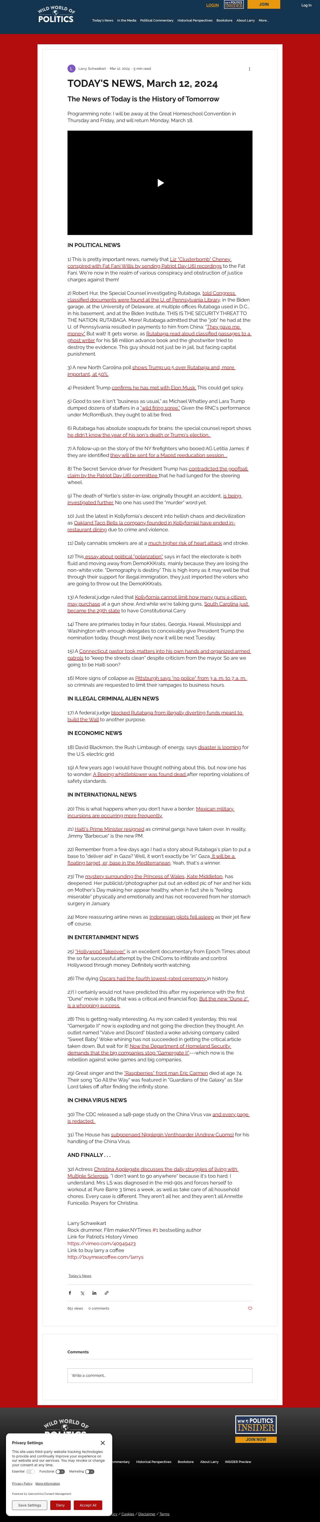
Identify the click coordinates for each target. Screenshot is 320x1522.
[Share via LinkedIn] (94, 1293)
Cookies (128, 1514)
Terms (165, 1514)
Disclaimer (147, 1514)
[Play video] (160, 183)
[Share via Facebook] (70, 1293)
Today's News (79, 1276)
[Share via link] (106, 1293)
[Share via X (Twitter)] (82, 1293)
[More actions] (249, 69)
